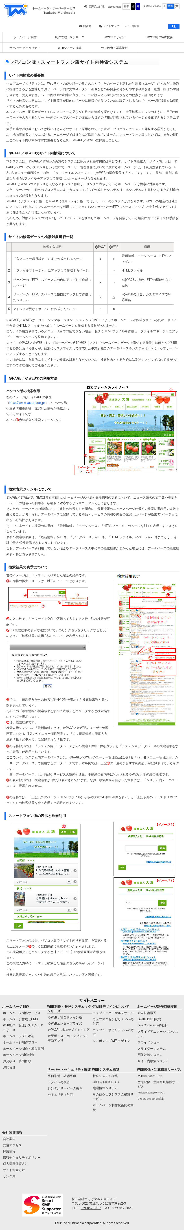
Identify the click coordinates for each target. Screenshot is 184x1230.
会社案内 (9, 1139)
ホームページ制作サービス (22, 1013)
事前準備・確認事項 (62, 1076)
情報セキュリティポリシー (22, 1157)
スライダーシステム (152, 1048)
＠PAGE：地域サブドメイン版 (69, 1030)
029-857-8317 (91, 1208)
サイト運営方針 (14, 1170)
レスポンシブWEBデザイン (111, 1041)
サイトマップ (111, 26)
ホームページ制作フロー (20, 1042)
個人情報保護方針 (15, 1163)
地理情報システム (105, 1088)
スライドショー (149, 1042)
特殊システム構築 (105, 1076)
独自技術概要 (147, 1013)
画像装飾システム (150, 1055)
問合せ (87, 26)
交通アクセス (12, 1145)
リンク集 (9, 1176)
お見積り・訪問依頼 (17, 1061)
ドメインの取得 (59, 1082)
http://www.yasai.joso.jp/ (27, 403)
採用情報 (9, 1151)
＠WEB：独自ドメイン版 (65, 1017)
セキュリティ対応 (60, 1094)
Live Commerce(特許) (153, 1025)
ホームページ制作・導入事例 (23, 1048)
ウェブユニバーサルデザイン (113, 1013)
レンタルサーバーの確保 (65, 1088)
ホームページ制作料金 (18, 1055)
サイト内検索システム (153, 1061)
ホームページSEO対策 (18, 1036)
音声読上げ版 (96, 6)
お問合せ (9, 1067)
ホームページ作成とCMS (20, 1019)
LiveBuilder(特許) (149, 1019)
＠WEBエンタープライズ (65, 1023)
